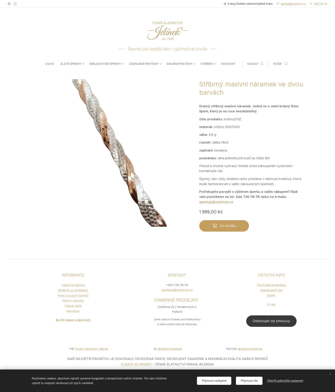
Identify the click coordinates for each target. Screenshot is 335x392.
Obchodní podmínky (271, 285)
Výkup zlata (73, 306)
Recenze (73, 311)
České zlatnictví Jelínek (91, 349)
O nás (271, 304)
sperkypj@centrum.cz (293, 3)
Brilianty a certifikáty (73, 290)
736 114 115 (320, 3)
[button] (255, 64)
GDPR (271, 295)
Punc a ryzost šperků (73, 295)
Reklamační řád (271, 290)
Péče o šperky (73, 300)
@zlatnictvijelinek (170, 349)
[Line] (9, 4)
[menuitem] (51, 64)
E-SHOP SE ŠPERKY (136, 364)
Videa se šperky (73, 285)
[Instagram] (15, 4)
